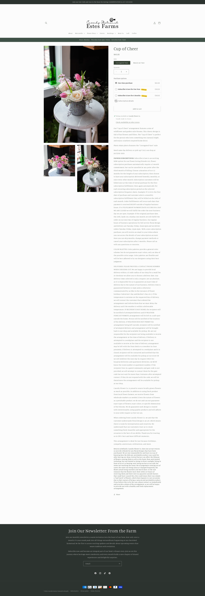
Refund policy (74, 591)
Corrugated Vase (122, 63)
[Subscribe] (119, 563)
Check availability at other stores (128, 122)
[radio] (116, 83)
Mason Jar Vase (139, 63)
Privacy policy (85, 591)
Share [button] (118, 494)
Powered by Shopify (63, 591)
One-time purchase (125, 83)
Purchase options (120, 78)
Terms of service (95, 591)
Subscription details (126, 101)
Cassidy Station (52, 591)
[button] (46, 23)
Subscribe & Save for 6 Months (132, 95)
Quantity (116, 67)
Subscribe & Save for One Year (132, 89)
